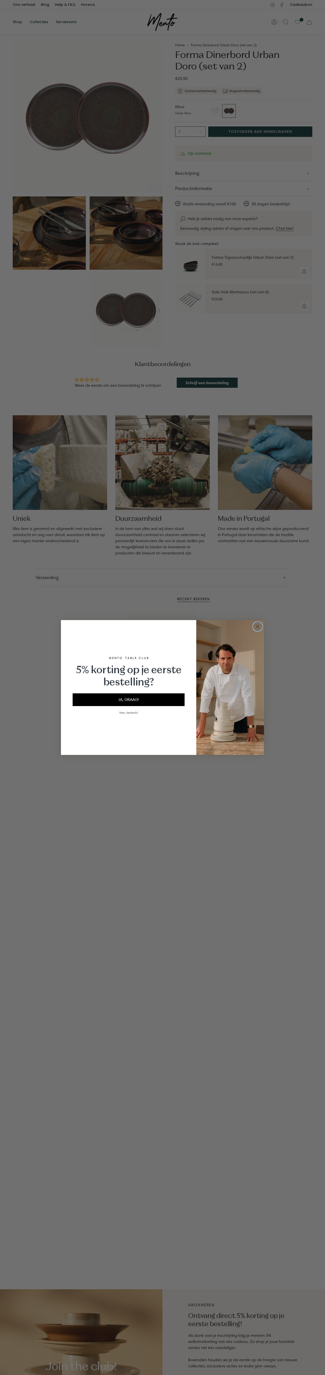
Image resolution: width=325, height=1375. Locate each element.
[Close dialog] (257, 626)
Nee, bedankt (128, 712)
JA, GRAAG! (128, 699)
